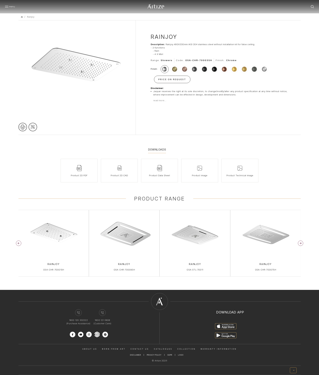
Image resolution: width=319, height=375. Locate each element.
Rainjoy (30, 17)
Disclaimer (135, 355)
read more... (159, 100)
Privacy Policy (154, 355)
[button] (300, 243)
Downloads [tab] (157, 149)
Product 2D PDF (79, 175)
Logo (180, 355)
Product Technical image (239, 175)
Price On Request (172, 79)
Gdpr (169, 355)
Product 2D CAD (119, 175)
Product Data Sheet (159, 175)
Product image (200, 175)
